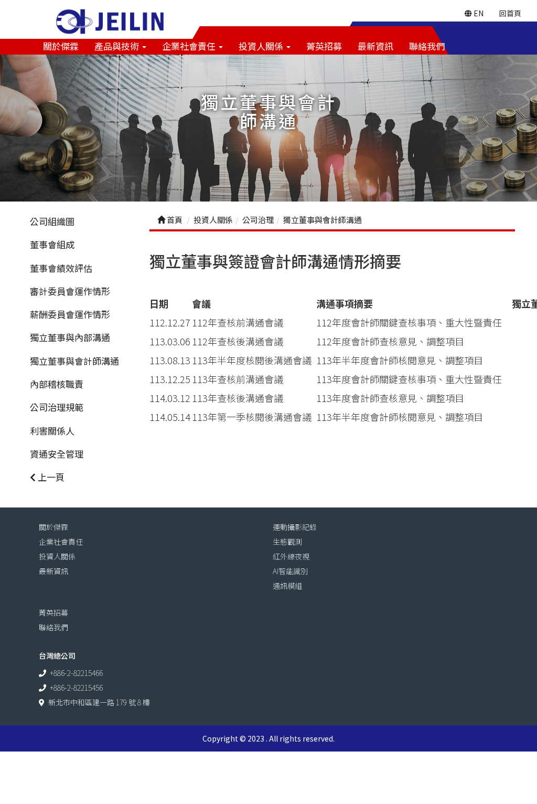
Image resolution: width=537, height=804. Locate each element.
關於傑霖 (61, 45)
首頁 (173, 219)
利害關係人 (52, 430)
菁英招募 (324, 45)
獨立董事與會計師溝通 (74, 360)
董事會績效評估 (61, 267)
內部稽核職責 (56, 383)
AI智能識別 (290, 571)
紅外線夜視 (291, 556)
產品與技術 (117, 45)
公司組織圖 (52, 221)
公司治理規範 (56, 407)
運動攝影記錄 (295, 527)
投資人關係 (262, 45)
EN (478, 13)
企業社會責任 (190, 45)
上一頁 (50, 476)
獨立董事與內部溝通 (70, 337)
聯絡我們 (427, 45)
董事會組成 (52, 244)
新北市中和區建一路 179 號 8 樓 (99, 702)
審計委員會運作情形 (70, 291)
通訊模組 (287, 585)
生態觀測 (287, 541)
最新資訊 (375, 45)
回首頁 (510, 13)
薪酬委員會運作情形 (70, 314)
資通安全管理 (56, 453)
